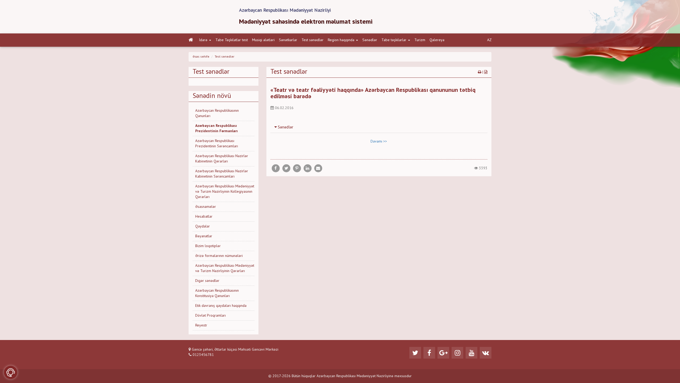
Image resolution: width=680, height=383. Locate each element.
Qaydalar (202, 226)
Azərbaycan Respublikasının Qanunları (217, 113)
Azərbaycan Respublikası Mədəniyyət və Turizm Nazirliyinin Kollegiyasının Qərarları (224, 191)
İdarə (203, 40)
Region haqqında (341, 40)
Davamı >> (379, 141)
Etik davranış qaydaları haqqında (220, 306)
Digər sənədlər (207, 281)
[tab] (379, 127)
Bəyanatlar (203, 236)
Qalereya (437, 40)
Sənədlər (369, 40)
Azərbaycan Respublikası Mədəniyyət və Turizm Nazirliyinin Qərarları (224, 268)
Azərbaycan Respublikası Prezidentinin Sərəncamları (216, 143)
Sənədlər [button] (285, 127)
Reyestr (201, 325)
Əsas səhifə (201, 56)
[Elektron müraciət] (10, 372)
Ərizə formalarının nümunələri (219, 256)
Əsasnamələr (205, 207)
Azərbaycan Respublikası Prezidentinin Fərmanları (216, 128)
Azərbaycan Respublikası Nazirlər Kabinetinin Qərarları (221, 158)
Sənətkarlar (288, 40)
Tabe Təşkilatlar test (231, 40)
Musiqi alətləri (263, 40)
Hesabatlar (203, 216)
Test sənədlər (312, 40)
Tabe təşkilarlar (393, 40)
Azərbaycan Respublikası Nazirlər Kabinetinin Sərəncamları (221, 173)
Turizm (419, 40)
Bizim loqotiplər (208, 246)
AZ (489, 40)
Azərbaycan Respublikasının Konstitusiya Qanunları (217, 293)
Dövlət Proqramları (210, 315)
